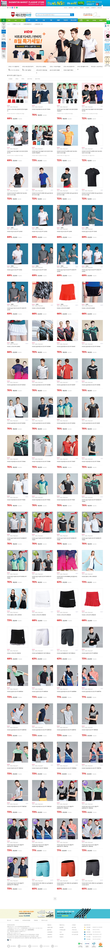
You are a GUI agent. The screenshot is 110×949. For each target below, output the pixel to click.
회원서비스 (62, 925)
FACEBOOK (35, 946)
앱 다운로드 (13, 946)
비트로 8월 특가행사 (68, 70)
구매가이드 (74, 929)
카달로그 (61, 936)
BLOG (56, 946)
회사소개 (9, 920)
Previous (106, 54)
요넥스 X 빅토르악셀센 (55, 66)
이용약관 (17, 920)
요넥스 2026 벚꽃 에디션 (13, 67)
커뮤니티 (99, 7)
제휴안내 (49, 925)
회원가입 (70, 7)
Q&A (61, 932)
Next (108, 54)
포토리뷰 (61, 934)
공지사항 (74, 927)
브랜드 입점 (49, 927)
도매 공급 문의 (75, 932)
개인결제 (87, 7)
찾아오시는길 (44, 920)
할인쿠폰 (49, 929)
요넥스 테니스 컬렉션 (41, 66)
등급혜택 (61, 927)
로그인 (65, 7)
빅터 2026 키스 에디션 (13, 70)
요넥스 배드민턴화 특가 (69, 66)
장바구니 (76, 7)
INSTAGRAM (46, 946)
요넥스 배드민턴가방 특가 (27, 67)
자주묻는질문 (62, 929)
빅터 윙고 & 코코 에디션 (96, 66)
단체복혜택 (49, 932)
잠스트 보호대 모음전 (55, 70)
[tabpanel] (91, 14)
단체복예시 (49, 934)
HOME (8, 24)
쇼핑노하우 (49, 936)
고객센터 (93, 7)
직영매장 (36, 920)
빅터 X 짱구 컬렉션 (26, 70)
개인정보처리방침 (26, 920)
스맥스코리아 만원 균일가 (41, 70)
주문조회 (82, 7)
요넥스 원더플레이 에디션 (82, 67)
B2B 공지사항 (75, 934)
